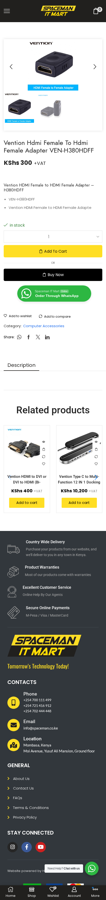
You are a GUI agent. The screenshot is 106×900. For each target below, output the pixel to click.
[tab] (21, 365)
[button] (11, 67)
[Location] (13, 745)
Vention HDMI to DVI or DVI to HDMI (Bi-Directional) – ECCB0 (26, 482)
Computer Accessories (43, 326)
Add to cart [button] (43, 449)
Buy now (56, 274)
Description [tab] (21, 365)
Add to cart (55, 251)
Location (32, 739)
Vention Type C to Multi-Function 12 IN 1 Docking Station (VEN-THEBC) (79, 482)
